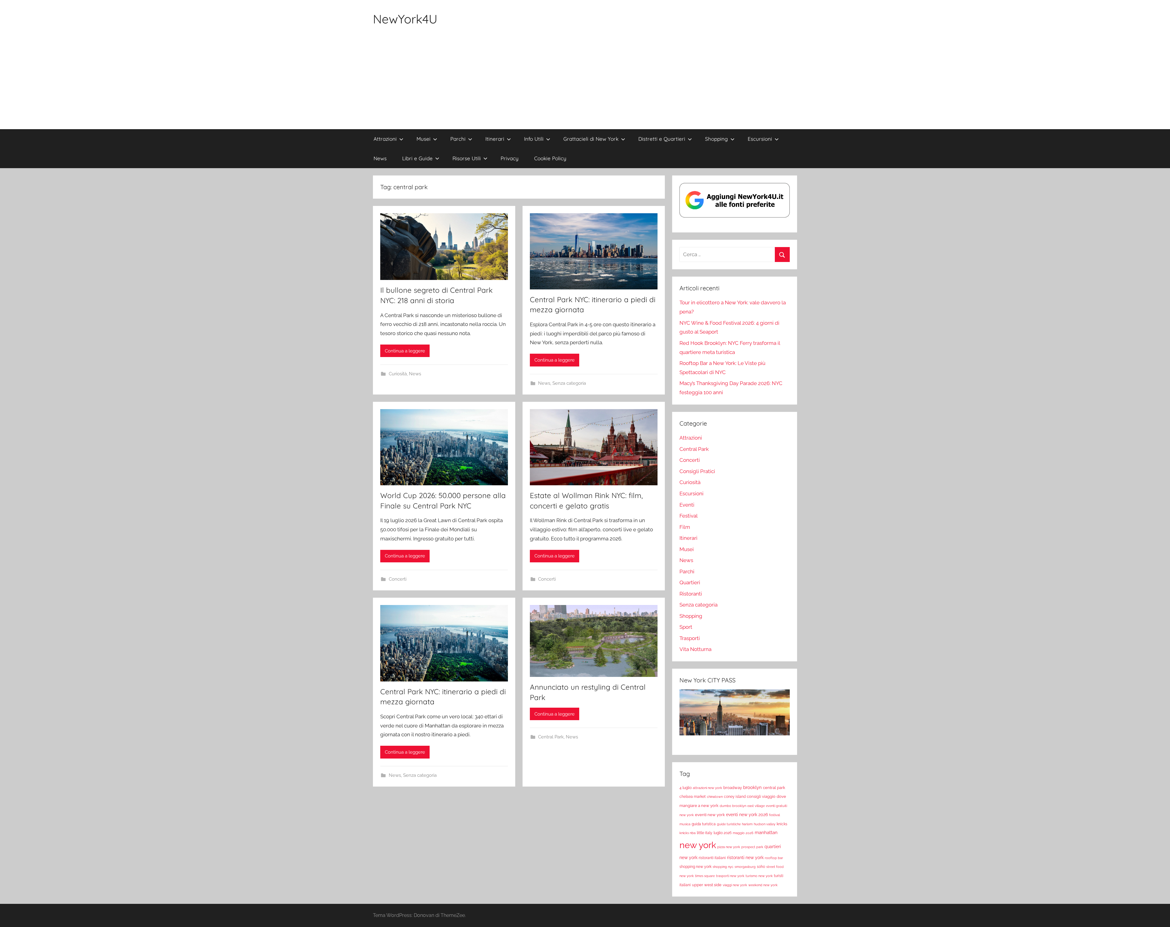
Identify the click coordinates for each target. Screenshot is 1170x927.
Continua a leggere (405, 351)
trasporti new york (730, 876)
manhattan (766, 832)
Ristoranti (690, 594)
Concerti (397, 579)
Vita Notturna (695, 649)
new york (697, 845)
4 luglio (685, 788)
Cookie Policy (550, 158)
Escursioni (760, 139)
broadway (732, 787)
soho (761, 867)
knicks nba (687, 833)
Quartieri (689, 582)
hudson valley (764, 824)
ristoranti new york (745, 857)
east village (756, 806)
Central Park (551, 737)
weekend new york (763, 885)
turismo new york (759, 876)
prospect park (752, 847)
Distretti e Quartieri (661, 139)
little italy (704, 833)
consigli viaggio (761, 796)
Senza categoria (569, 383)
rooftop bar (774, 858)
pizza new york (728, 847)
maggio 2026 (743, 833)
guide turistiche (729, 824)
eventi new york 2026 (747, 814)
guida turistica (704, 824)
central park (774, 787)
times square (705, 876)
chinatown (715, 796)
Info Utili (534, 139)
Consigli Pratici (697, 471)
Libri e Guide (417, 158)
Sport (685, 627)
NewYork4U (405, 19)
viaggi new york (735, 885)
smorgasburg (745, 867)
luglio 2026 (723, 833)
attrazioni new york (707, 788)
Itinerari (494, 139)
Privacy (510, 158)
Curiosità (398, 374)
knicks (782, 824)
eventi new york (710, 814)
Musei (424, 139)
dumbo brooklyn (733, 806)
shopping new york (695, 867)
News (380, 158)
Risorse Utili (466, 158)
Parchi (458, 139)
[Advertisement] (585, 83)
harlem (747, 824)
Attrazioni (385, 139)
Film (684, 527)
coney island (735, 796)
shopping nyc (723, 867)
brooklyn (752, 787)
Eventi (686, 505)
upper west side (707, 885)
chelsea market (692, 796)
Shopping (716, 139)
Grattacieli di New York (591, 139)
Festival (688, 516)
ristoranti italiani (712, 858)
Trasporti (689, 638)
